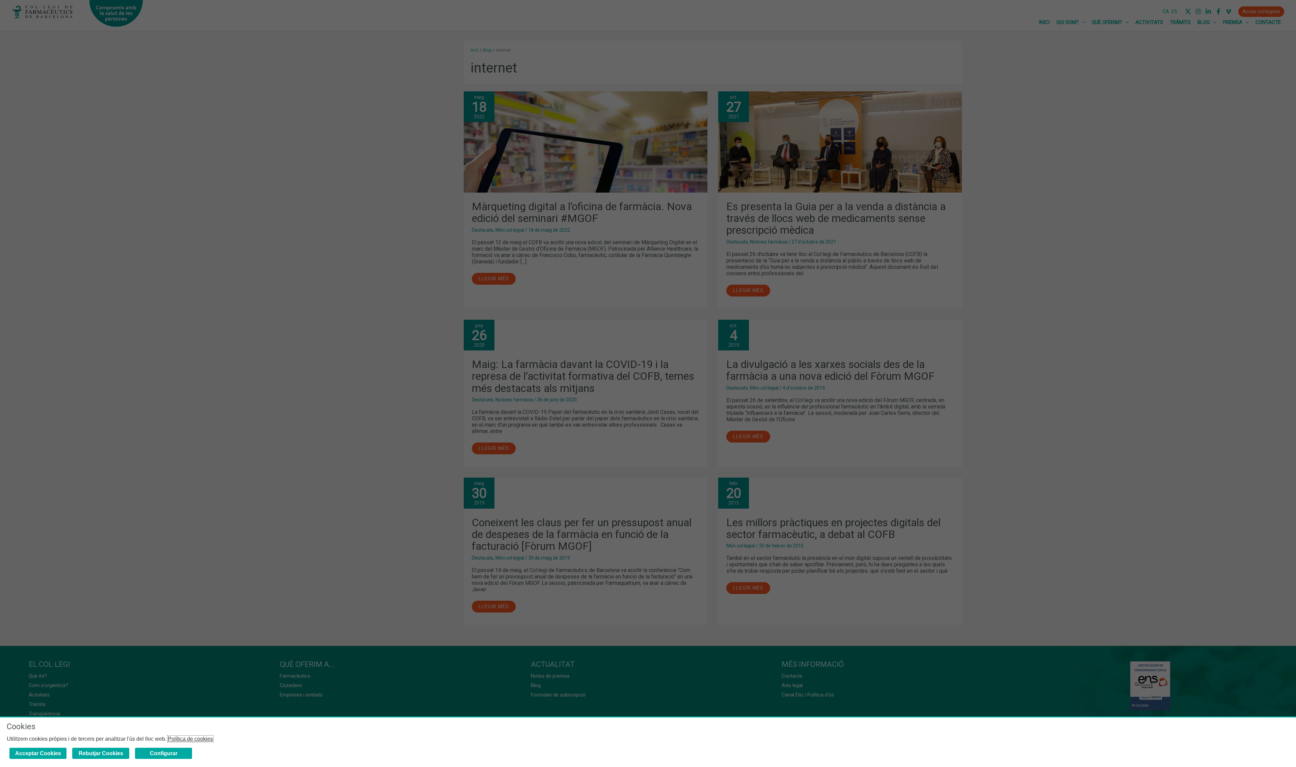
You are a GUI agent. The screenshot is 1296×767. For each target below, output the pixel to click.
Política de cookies (190, 739)
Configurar (164, 753)
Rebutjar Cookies (101, 753)
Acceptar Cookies (38, 753)
